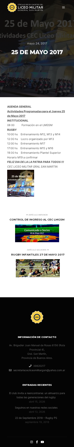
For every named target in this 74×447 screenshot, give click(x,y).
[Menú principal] (63, 7)
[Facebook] (37, 442)
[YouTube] (42, 442)
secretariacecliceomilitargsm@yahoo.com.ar (39, 370)
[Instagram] (31, 442)
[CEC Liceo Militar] (25, 7)
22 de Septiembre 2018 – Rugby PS (36, 417)
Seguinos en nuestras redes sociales (36, 407)
